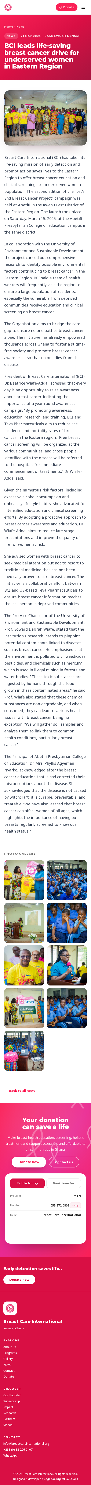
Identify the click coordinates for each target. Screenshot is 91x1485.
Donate (68, 7)
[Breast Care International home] (8, 7)
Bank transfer (63, 1183)
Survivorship (11, 1401)
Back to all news (19, 1091)
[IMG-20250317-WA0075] (67, 880)
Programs (10, 1353)
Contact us (64, 1162)
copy (75, 1205)
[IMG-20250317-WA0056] (67, 923)
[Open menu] (83, 7)
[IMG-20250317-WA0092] (24, 1051)
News (20, 26)
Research (9, 1413)
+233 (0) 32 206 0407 (18, 1449)
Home (8, 26)
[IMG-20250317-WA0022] (67, 965)
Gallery (8, 1359)
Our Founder (12, 1395)
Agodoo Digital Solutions (62, 1479)
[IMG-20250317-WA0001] (24, 1008)
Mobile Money (27, 1183)
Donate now (28, 1162)
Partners (9, 1419)
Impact (8, 1407)
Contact (9, 1371)
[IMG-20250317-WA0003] (67, 1008)
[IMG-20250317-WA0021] (24, 965)
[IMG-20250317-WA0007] (24, 880)
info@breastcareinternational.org (26, 1444)
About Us (9, 1347)
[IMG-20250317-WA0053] (24, 923)
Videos (7, 1425)
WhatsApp (10, 1455)
